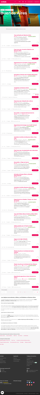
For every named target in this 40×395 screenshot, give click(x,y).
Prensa (1, 359)
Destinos (15, 358)
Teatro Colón (2, 335)
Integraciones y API (30, 362)
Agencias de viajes (30, 361)
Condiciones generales (19, 393)
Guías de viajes (16, 361)
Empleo (28, 365)
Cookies (37, 393)
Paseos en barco (28, 342)
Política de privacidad (31, 393)
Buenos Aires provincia (9, 9)
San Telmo (20, 335)
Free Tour (13, 340)
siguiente (34, 292)
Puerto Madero (9, 335)
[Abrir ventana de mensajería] (2, 392)
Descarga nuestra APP (5, 368)
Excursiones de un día (14, 342)
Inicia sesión (30, 1)
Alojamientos (29, 364)
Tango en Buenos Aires (4, 342)
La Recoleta (26, 335)
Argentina (2, 9)
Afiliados (28, 359)
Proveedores (29, 358)
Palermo (15, 335)
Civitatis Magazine (16, 359)
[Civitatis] (3, 2)
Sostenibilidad (2, 361)
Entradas (22, 342)
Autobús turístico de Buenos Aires (23, 340)
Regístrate (37, 1)
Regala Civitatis (3, 362)
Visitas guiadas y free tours (5, 340)
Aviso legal (26, 393)
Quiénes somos (3, 358)
